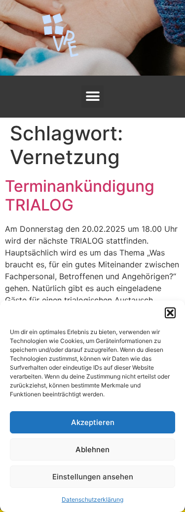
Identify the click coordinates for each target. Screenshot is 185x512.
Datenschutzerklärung (92, 499)
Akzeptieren (92, 422)
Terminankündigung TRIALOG (79, 195)
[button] (170, 313)
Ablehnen (92, 449)
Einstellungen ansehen (92, 476)
